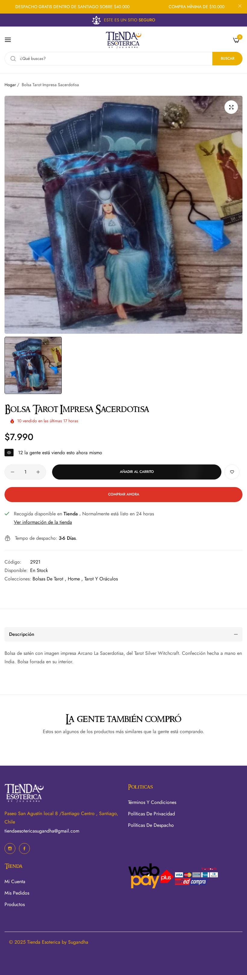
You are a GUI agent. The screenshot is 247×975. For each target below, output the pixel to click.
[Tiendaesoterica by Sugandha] (123, 39)
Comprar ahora (123, 494)
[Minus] (12, 472)
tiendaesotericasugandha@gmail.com (42, 830)
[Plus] (38, 472)
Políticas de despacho (151, 825)
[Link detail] (10, 848)
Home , (75, 578)
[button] (231, 472)
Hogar (10, 85)
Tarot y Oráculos (101, 578)
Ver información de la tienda (43, 522)
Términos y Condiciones (152, 802)
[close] (239, 7)
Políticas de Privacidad (151, 813)
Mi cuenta (15, 881)
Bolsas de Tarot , (49, 578)
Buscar (227, 58)
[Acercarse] (231, 107)
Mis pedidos (17, 892)
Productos (15, 904)
